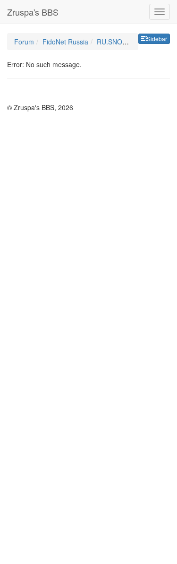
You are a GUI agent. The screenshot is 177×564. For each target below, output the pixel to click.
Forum (24, 41)
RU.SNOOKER (119, 41)
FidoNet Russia (65, 41)
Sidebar (157, 39)
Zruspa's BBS (33, 12)
